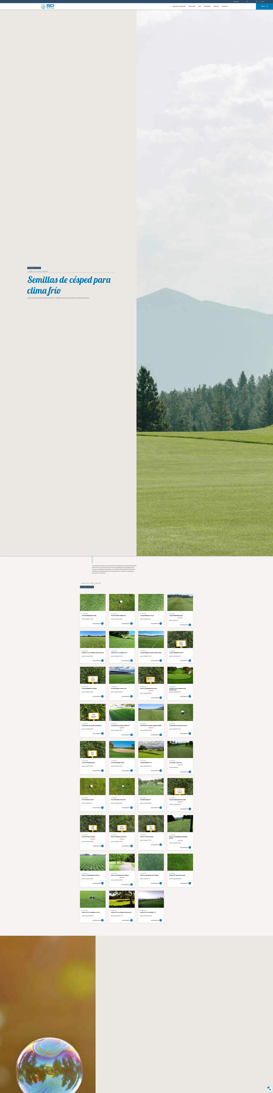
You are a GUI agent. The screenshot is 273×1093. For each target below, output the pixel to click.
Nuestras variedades (179, 6)
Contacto (225, 6)
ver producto (97, 623)
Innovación (191, 6)
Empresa (216, 6)
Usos (199, 6)
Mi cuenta (236, 1)
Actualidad (207, 6)
